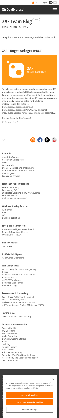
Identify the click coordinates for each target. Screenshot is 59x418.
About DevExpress (10, 157)
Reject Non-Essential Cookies (30, 402)
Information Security (12, 352)
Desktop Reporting (11, 217)
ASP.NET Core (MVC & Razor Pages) (18, 274)
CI (20, 26)
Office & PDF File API (11, 234)
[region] (30, 396)
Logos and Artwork (11, 176)
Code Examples (9, 336)
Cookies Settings (29, 409)
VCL (4, 215)
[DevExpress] (13, 9)
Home (5, 26)
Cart (36, 2)
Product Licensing (10, 187)
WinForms (7, 209)
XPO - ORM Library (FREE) (14, 299)
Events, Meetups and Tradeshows (18, 167)
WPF (4, 212)
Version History (9, 347)
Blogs (4, 341)
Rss (36, 19)
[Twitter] (47, 139)
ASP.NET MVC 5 (9, 277)
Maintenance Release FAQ (14, 198)
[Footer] (3, 140)
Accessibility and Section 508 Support (20, 357)
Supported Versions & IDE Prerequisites (21, 192)
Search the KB (9, 328)
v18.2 (25, 26)
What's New (7, 349)
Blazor (5, 272)
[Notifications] (55, 2)
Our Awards (8, 165)
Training (6, 344)
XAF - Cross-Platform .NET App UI (18, 297)
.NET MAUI (7, 246)
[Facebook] (40, 139)
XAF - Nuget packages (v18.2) (22, 51)
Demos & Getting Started (14, 338)
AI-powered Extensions (13, 257)
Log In (44, 2)
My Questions (8, 330)
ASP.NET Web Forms (11, 280)
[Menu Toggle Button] (55, 9)
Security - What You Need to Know (18, 355)
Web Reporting (9, 285)
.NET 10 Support (10, 360)
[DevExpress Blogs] (32, 139)
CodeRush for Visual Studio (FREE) (18, 302)
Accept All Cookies (29, 395)
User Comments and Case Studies (18, 170)
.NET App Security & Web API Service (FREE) (23, 305)
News (4, 162)
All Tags (13, 26)
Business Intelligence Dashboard (18, 229)
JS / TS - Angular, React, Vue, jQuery (19, 269)
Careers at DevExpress (13, 159)
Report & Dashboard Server (15, 232)
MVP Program (8, 173)
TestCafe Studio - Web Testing (16, 316)
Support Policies (10, 195)
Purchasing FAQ (9, 190)
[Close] (53, 379)
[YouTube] (54, 139)
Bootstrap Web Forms (12, 282)
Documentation (9, 333)
